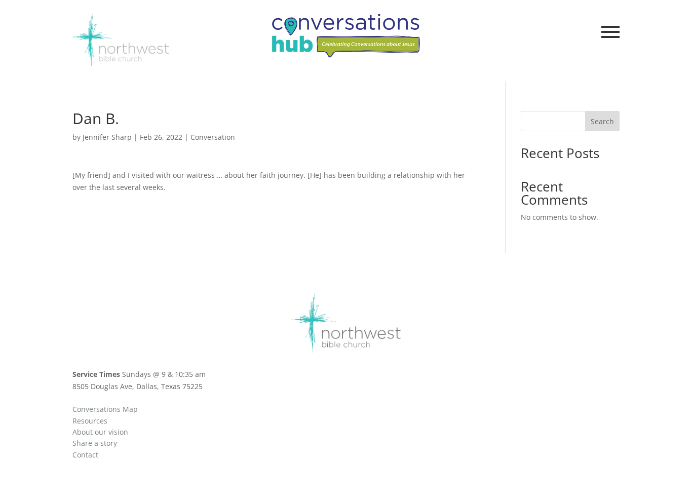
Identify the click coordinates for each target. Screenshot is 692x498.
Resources (89, 421)
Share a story (94, 443)
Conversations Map (105, 409)
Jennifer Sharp (107, 137)
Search (602, 121)
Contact (85, 454)
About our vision (100, 432)
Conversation (212, 137)
